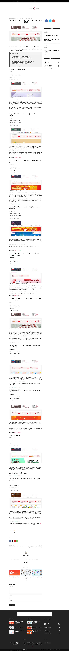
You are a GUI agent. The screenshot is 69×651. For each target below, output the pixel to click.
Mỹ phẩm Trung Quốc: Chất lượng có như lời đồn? (19, 631)
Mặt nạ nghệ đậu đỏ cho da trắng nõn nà (51, 35)
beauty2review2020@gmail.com (31, 646)
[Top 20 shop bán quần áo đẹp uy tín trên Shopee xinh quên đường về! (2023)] (29, 622)
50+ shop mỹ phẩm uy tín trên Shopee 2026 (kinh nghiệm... (19, 622)
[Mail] (25, 562)
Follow (50, 19)
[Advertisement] (34, 15)
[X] (12, 541)
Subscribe (53, 19)
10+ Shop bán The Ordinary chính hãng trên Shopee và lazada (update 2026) (26, 577)
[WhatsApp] (17, 541)
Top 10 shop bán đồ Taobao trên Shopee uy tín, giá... (36, 631)
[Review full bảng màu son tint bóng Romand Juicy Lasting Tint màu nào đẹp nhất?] (29, 627)
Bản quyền (46, 649)
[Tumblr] (28, 562)
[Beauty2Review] (34, 8)
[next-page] (26, 580)
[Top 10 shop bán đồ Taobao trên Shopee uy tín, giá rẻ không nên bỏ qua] (29, 632)
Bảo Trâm (25, 555)
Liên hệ (35, 1)
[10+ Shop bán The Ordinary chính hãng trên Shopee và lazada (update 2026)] (26, 572)
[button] (58, 1)
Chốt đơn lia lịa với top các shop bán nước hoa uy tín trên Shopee (16, 547)
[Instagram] (48, 643)
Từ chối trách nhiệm (51, 649)
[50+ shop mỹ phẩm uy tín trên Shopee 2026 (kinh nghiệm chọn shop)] (14, 572)
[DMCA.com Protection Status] (25, 650)
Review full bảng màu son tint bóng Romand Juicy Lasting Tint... (36, 627)
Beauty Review (19, 1)
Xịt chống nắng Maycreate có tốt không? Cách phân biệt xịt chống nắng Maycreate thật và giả (35, 547)
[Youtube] (50, 643)
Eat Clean (31, 1)
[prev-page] (24, 580)
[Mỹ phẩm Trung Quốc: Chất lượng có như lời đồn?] (11, 632)
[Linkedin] (23, 562)
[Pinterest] (15, 541)
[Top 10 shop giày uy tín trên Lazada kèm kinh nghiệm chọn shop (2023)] (37, 572)
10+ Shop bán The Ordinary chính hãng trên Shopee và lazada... (19, 627)
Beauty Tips (14, 1)
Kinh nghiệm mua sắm (15, 18)
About (40, 649)
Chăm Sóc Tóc (25, 1)
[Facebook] (10, 541)
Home (11, 1)
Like (46, 19)
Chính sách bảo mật (57, 649)
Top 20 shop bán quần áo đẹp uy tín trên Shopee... (36, 622)
